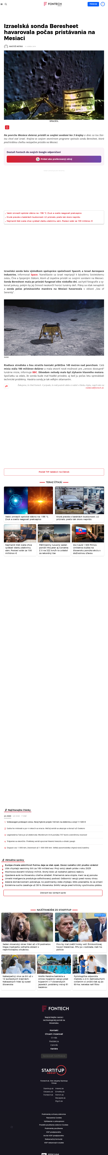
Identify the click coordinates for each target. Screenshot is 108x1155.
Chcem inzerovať (54, 1034)
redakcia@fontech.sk (95, 387)
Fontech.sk (48, 1095)
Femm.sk (59, 1095)
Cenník (54, 1045)
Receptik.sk (60, 1098)
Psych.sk (59, 1101)
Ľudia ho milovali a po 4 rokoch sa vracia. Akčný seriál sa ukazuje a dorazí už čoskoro (46, 828)
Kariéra (54, 1049)
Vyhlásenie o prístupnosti (54, 1121)
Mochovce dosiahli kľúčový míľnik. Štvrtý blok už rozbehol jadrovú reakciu (44, 872)
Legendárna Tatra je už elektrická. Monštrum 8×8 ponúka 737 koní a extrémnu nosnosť (47, 835)
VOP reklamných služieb (54, 1143)
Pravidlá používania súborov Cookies (53, 1125)
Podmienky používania (54, 1128)
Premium (93, 4)
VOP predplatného (53, 1132)
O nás (54, 1038)
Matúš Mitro (16, 46)
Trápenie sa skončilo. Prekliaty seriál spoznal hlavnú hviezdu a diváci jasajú (41, 841)
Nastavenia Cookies (54, 1118)
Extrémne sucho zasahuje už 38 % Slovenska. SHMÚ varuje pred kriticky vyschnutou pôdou (53, 885)
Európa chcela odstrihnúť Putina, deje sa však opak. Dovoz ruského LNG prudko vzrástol (51, 865)
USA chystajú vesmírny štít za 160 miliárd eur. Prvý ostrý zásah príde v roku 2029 (48, 868)
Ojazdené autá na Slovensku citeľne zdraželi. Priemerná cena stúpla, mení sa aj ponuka (51, 875)
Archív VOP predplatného (53, 1135)
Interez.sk (59, 1089)
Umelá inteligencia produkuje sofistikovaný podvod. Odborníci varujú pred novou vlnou (51, 879)
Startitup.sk (48, 1089)
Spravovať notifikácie (54, 1056)
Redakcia (54, 1041)
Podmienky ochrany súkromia (54, 1114)
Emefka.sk (60, 1092)
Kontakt (54, 1030)
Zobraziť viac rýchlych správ (53, 893)
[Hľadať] (6, 4)
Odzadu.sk (48, 1092)
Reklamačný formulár (53, 1139)
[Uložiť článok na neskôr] (7, 127)
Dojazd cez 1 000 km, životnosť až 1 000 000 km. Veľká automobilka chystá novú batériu (48, 848)
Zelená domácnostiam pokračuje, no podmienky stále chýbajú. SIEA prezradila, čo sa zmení (54, 882)
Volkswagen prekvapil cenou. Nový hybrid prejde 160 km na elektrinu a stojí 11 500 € (46, 822)
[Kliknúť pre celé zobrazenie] (54, 85)
